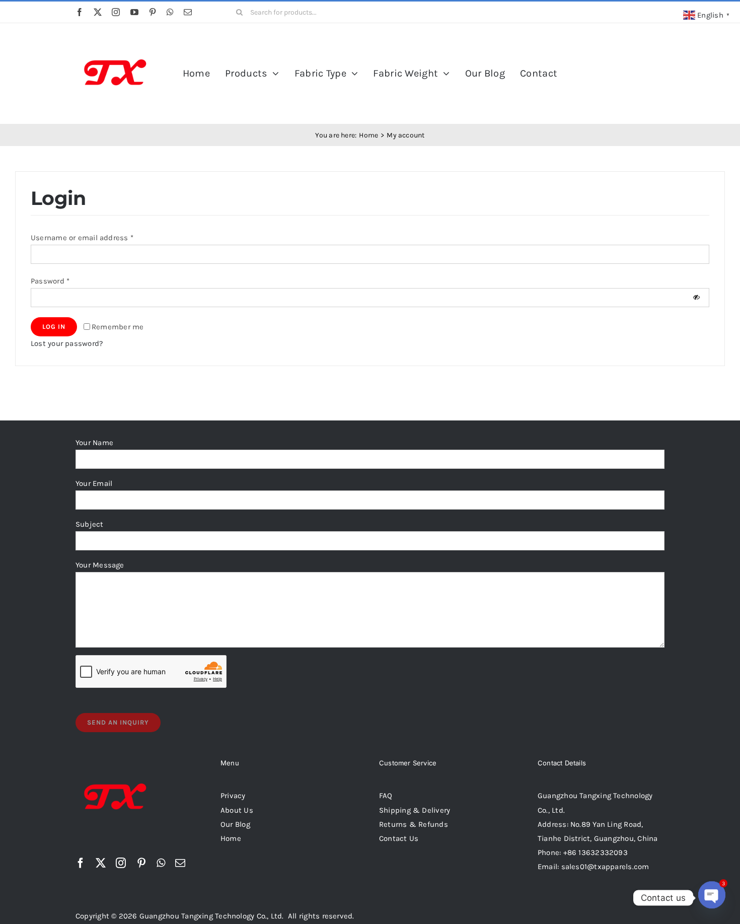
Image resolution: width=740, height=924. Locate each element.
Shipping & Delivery (414, 810)
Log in (53, 326)
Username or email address (82, 237)
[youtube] (134, 12)
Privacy (233, 795)
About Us (236, 810)
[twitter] (98, 12)
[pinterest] (153, 12)
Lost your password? (67, 343)
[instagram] (116, 12)
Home (230, 838)
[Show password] (696, 297)
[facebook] (80, 12)
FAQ (386, 795)
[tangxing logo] (116, 36)
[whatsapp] (170, 12)
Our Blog (235, 824)
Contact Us (398, 838)
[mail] (188, 12)
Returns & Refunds (413, 824)
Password (50, 281)
